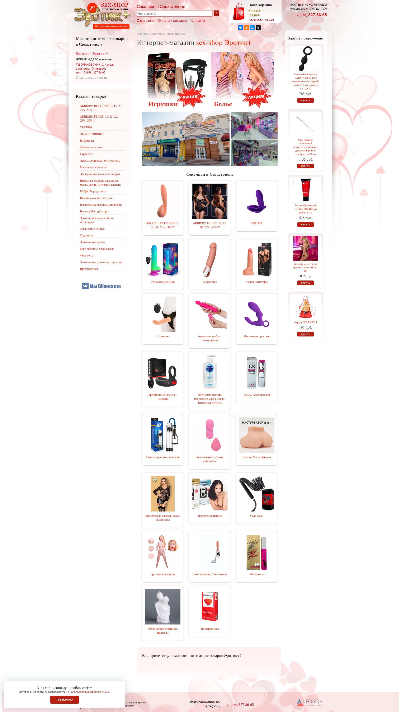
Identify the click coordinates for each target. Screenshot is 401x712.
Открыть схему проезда (92, 77)
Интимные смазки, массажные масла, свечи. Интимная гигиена (209, 399)
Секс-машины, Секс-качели (210, 574)
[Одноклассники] (246, 27)
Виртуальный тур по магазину (111, 26)
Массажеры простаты (257, 336)
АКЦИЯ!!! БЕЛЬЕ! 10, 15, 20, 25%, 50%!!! (209, 225)
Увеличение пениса (210, 516)
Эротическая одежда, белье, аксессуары (162, 518)
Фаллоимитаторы (257, 282)
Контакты (198, 20)
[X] (258, 27)
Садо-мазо (256, 516)
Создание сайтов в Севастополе (310, 702)
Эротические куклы (162, 574)
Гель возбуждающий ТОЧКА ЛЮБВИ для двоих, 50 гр (305, 209)
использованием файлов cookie (89, 692)
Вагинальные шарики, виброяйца (210, 459)
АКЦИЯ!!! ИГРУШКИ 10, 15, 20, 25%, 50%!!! (162, 225)
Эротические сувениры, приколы (163, 631)
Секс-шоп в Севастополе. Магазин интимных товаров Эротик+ (100, 14)
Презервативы (210, 629)
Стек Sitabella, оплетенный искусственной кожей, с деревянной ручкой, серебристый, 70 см (305, 147)
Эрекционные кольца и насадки (162, 397)
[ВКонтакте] (240, 27)
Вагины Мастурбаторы (256, 457)
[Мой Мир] (252, 27)
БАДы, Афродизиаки (257, 395)
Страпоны (162, 336)
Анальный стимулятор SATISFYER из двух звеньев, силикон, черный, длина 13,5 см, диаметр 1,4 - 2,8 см (305, 81)
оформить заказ (261, 20)
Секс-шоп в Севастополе (150, 34)
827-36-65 (311, 15)
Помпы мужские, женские (162, 457)
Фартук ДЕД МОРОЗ (305, 322)
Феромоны (256, 574)
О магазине (146, 20)
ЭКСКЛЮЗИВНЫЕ (163, 282)
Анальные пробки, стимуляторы (209, 338)
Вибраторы (210, 282)
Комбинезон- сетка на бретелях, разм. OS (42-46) (305, 267)
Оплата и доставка (172, 20)
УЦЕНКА (257, 223)
